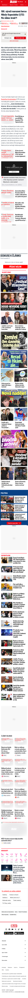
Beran (2, 856)
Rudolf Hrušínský (23, 911)
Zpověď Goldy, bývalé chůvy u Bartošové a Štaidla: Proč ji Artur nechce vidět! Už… (18, 670)
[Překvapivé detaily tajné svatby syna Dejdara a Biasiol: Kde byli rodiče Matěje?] (6, 569)
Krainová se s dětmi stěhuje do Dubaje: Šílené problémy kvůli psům (19, 652)
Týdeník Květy (13, 914)
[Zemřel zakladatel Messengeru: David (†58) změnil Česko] (6, 679)
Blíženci (11, 856)
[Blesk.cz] (13, 1)
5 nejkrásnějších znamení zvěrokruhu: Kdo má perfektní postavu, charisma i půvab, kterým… (19, 879)
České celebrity (17, 900)
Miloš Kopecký (5, 914)
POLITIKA (4, 493)
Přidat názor (15, 266)
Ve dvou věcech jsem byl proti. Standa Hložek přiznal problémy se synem (18, 614)
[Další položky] (26, 5)
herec (16, 911)
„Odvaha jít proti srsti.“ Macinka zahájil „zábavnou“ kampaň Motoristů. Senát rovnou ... (20, 516)
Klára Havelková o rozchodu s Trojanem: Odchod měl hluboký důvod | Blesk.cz (19, 605)
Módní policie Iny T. (15, 897)
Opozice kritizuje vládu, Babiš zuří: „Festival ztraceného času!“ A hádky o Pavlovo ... (20, 499)
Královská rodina (6, 900)
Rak (16, 856)
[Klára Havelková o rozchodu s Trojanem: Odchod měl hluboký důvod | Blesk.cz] (6, 605)
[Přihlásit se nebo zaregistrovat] (25, 1)
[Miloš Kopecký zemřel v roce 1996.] (4, 23)
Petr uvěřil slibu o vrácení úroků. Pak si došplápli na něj (19, 586)
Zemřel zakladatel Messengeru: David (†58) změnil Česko (18, 679)
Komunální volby (5, 519)
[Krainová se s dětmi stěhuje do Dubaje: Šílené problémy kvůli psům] (6, 652)
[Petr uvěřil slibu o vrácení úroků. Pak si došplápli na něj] (6, 587)
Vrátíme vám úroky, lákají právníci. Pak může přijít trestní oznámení (18, 623)
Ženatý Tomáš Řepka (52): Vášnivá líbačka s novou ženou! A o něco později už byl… (19, 560)
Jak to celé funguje (14, 40)
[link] (6, 929)
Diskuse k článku (10, 255)
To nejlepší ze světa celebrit (11, 891)
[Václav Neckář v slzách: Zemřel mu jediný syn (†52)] (6, 578)
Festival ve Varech (14, 894)
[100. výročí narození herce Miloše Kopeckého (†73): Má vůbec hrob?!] (7, 21)
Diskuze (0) (4, 29)
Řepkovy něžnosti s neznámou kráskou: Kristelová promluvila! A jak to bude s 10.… (19, 643)
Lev (21, 856)
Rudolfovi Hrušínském (8, 99)
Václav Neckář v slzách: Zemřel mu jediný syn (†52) (19, 577)
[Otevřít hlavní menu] (1, 1)
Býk (7, 856)
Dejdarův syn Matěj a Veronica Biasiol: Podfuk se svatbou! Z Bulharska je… (18, 596)
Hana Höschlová (5, 26)
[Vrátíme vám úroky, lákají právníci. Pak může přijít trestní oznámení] (6, 623)
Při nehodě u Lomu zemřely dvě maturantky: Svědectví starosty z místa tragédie (19, 633)
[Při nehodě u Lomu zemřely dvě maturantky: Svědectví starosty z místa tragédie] (6, 632)
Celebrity (4, 894)
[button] (9, 933)
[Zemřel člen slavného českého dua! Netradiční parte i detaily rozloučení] (6, 688)
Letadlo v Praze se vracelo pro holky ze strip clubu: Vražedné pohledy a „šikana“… (19, 661)
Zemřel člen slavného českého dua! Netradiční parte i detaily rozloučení (19, 688)
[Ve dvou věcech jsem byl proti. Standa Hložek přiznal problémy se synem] (6, 614)
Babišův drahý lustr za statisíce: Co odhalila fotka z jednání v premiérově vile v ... (20, 508)
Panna (25, 856)
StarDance (4, 897)
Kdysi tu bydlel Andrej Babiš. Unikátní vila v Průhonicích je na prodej (19, 697)
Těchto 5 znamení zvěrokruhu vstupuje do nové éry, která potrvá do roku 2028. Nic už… (19, 869)
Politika (3, 502)
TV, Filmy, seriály (6, 903)
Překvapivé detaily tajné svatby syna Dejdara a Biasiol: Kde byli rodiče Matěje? (19, 569)
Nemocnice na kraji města (8, 911)
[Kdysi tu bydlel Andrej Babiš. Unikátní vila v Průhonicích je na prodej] (6, 697)
